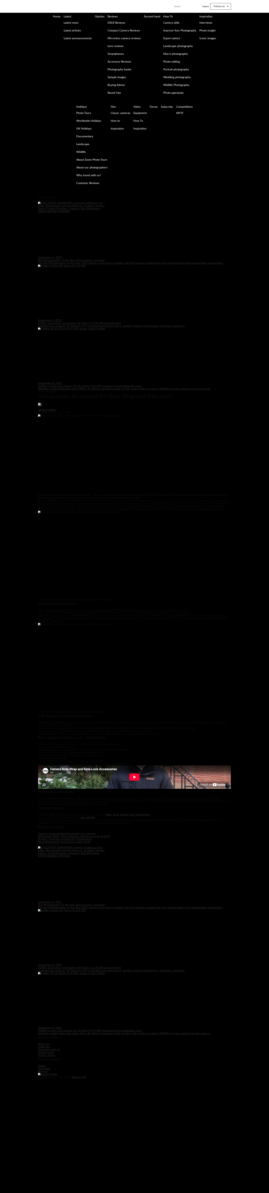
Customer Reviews (87, 183)
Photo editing (171, 61)
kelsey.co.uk (78, 1077)
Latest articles (72, 30)
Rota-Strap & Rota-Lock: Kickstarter (128, 814)
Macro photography (175, 54)
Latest (67, 16)
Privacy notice (47, 1055)
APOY (179, 113)
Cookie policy (46, 1052)
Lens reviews (116, 46)
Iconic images (207, 38)
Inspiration (205, 16)
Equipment (140, 113)
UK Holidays (84, 128)
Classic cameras (120, 113)
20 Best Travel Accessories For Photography (65, 839)
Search (205, 6)
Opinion (99, 16)
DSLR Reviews (116, 22)
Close (2, 195)
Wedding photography (177, 77)
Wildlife (81, 152)
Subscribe (167, 107)
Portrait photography (176, 69)
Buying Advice (116, 85)
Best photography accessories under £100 (64, 842)
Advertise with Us (49, 1049)
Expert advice (171, 38)
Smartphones (116, 54)
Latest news (71, 22)
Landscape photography (178, 46)
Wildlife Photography (176, 85)
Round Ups (114, 93)
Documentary (84, 136)
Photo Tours (83, 113)
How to (115, 121)
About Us (44, 1044)
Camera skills (171, 22)
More (64, 45)
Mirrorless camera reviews (124, 38)
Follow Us (219, 6)
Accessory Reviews (119, 61)
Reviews (113, 16)
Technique (44, 1068)
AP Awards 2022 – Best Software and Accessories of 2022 (74, 836)
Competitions (184, 107)
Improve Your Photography (179, 30)
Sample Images (117, 77)
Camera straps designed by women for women (67, 833)
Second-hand (152, 16)
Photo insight (207, 30)
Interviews (205, 22)
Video (137, 107)
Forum (154, 107)
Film (113, 107)
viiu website (87, 817)
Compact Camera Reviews (124, 30)
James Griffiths (47, 410)
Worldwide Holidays (88, 121)
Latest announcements (78, 38)
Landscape (82, 144)
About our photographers (92, 167)
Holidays (81, 107)
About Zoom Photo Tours (91, 159)
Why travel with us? (88, 175)
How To (168, 16)
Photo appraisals (173, 93)
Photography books (119, 69)
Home (57, 16)
